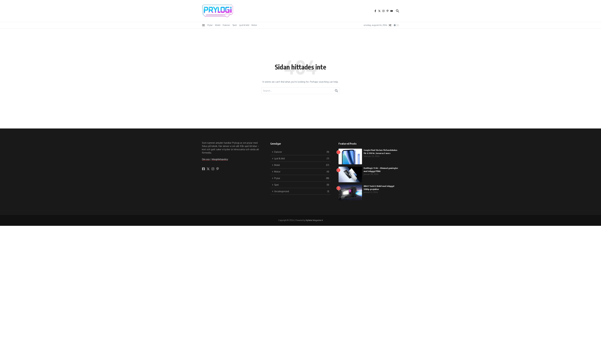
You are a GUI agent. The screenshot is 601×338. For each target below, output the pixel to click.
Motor (254, 25)
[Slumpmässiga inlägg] (390, 25)
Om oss (206, 159)
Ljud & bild (244, 25)
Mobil (217, 25)
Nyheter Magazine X (314, 220)
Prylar (210, 25)
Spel (234, 25)
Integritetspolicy (220, 159)
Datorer (226, 25)
